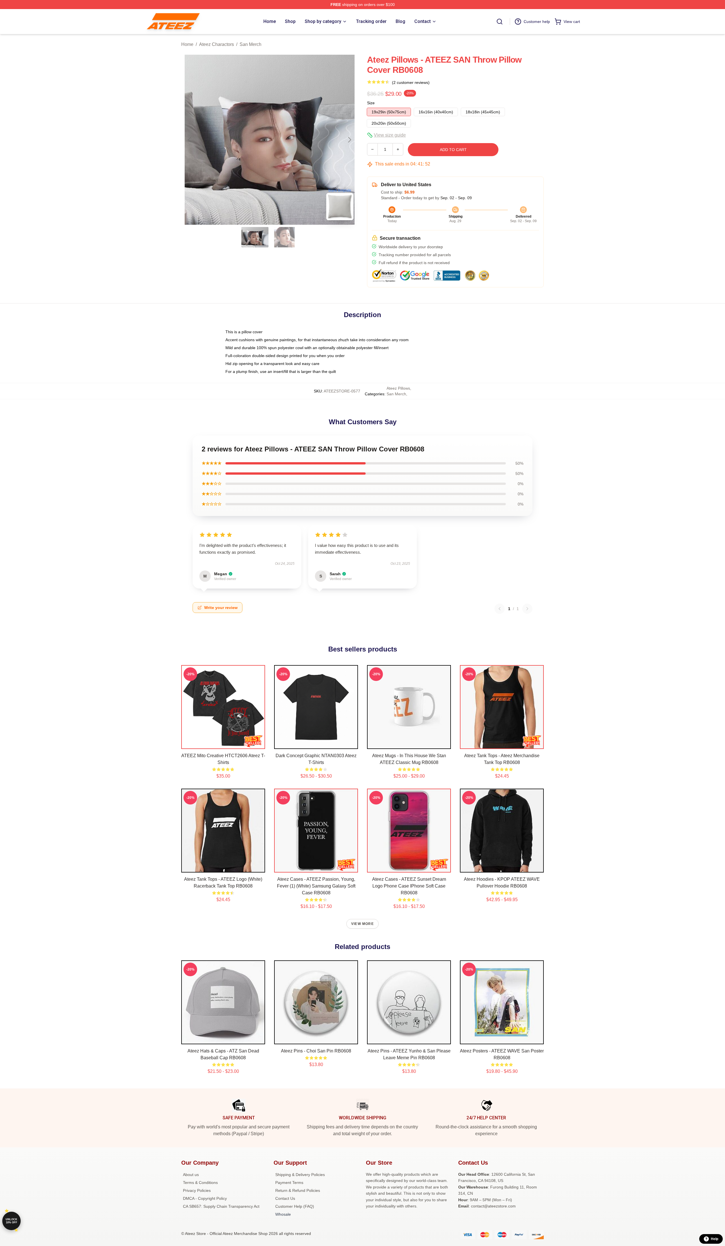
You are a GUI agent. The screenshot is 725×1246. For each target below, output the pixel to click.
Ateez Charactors (216, 44)
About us (191, 1174)
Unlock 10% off (11, 1221)
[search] (499, 21)
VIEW (223, 743)
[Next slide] (349, 140)
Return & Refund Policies (297, 1190)
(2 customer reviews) (411, 82)
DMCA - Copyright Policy (205, 1198)
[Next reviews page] (527, 609)
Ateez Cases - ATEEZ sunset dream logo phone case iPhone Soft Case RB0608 (409, 886)
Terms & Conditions (200, 1182)
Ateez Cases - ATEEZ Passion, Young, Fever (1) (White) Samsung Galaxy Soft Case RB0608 (316, 886)
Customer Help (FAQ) (294, 1206)
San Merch (250, 44)
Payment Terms (289, 1182)
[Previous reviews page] (499, 609)
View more (362, 924)
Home (187, 44)
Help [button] (714, 1239)
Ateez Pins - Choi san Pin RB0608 (316, 1050)
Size (371, 103)
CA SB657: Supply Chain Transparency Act (221, 1206)
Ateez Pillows (398, 388)
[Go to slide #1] (254, 237)
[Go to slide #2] (284, 237)
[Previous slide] (190, 140)
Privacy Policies (197, 1190)
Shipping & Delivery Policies (300, 1174)
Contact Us (285, 1198)
